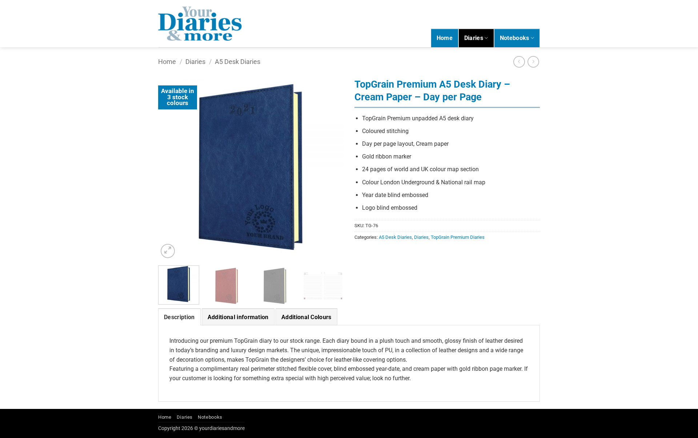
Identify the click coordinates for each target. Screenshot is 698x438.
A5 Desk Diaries (237, 61)
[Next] (330, 167)
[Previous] (170, 167)
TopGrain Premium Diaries (458, 237)
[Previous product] (533, 61)
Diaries (473, 38)
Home (445, 38)
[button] (168, 251)
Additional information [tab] (238, 317)
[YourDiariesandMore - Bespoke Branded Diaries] (200, 23)
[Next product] (519, 61)
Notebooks (514, 38)
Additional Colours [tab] (306, 317)
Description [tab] (179, 317)
